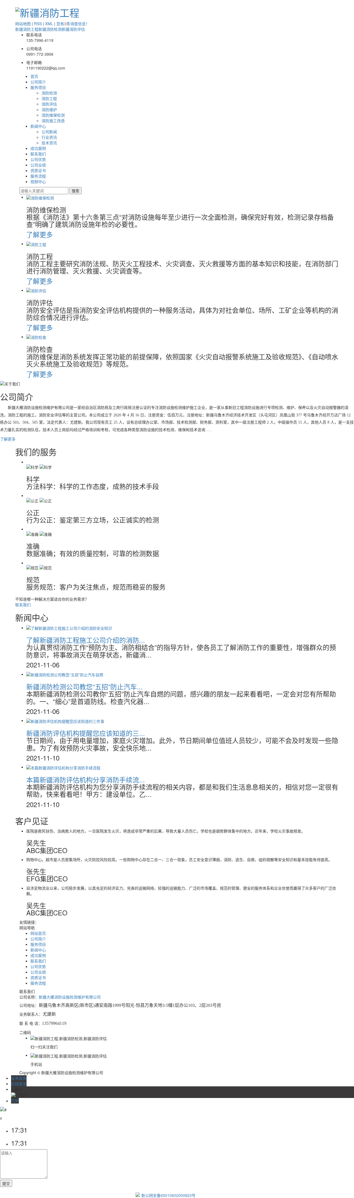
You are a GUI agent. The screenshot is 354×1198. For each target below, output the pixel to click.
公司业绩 (38, 165)
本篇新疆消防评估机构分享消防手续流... (85, 779)
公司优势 (38, 159)
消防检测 (49, 93)
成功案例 (38, 148)
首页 (34, 76)
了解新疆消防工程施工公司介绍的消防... (85, 640)
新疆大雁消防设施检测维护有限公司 (70, 997)
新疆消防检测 (50, 29)
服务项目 (38, 87)
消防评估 (49, 104)
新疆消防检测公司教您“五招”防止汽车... (84, 686)
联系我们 (38, 154)
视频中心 (38, 181)
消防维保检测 (53, 115)
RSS (38, 23)
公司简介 (38, 82)
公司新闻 (49, 131)
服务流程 (38, 176)
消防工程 (49, 98)
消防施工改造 (53, 120)
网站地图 (23, 23)
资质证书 (38, 170)
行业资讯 (49, 137)
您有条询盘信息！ (73, 23)
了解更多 (39, 234)
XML (49, 23)
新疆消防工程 (26, 29)
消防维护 (49, 109)
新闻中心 (38, 126)
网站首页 (38, 933)
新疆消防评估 (73, 29)
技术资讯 (49, 142)
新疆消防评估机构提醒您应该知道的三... (85, 733)
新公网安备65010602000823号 (168, 1195)
